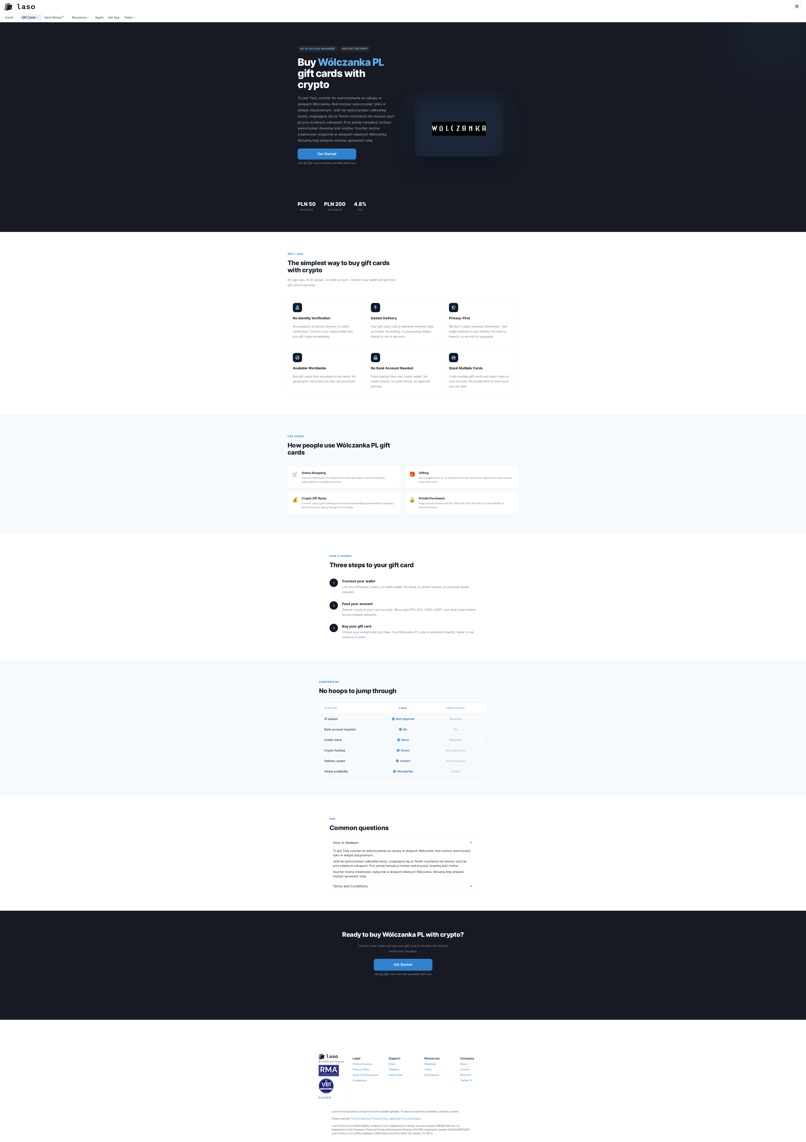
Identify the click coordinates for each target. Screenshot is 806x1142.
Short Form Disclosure (365, 1074)
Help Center (396, 1074)
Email (392, 1064)
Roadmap (430, 1064)
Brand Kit (465, 1074)
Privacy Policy (361, 1069)
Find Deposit (431, 1074)
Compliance (360, 1080)
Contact (465, 1069)
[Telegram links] (797, 6)
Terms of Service (362, 1064)
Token (428, 1069)
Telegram (394, 1069)
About (463, 1064)
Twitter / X (466, 1080)
